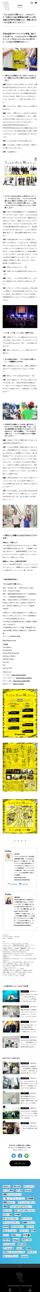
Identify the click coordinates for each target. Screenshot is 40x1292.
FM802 (27, 945)
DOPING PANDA (7, 953)
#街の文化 (16, 1186)
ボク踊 (22, 975)
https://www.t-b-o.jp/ (9, 640)
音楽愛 (5, 948)
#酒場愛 (30, 1198)
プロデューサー (7, 945)
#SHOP (5, 1226)
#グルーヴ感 (7, 1214)
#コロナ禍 (20, 1248)
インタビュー (6, 943)
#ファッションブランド (26, 1202)
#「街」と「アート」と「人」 (14, 1198)
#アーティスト (26, 1218)
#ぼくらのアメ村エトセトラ (25, 1210)
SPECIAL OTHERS (24, 950)
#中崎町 (17, 1214)
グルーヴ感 (6, 946)
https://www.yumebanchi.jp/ (22, 879)
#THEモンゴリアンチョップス (14, 1252)
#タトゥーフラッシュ (10, 1256)
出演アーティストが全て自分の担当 (12, 962)
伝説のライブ (6, 955)
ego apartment (30, 953)
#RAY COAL (26, 1240)
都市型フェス (6, 957)
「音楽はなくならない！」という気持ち (13, 968)
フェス (33, 945)
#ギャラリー (32, 1252)
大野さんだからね (28, 962)
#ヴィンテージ (29, 1186)
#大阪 (27, 1235)
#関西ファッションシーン (12, 1194)
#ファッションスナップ (11, 1222)
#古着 (34, 1230)
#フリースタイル (9, 1244)
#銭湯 (29, 1248)
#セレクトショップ (10, 1230)
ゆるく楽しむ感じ (25, 963)
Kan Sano (17, 953)
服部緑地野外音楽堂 (18, 945)
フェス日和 (15, 955)
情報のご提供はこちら (20, 1150)
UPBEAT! (5, 950)
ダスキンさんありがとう (9, 967)
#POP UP (6, 1240)
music (14, 943)
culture (19, 943)
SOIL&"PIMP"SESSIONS (19, 952)
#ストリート (24, 1230)
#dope (16, 1240)
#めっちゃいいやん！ (10, 1218)
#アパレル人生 (8, 1248)
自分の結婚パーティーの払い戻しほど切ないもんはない (18, 972)
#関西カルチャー (9, 1202)
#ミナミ (6, 1235)
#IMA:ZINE (22, 1244)
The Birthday (13, 950)
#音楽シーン (16, 1235)
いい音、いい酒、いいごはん (11, 975)
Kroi (22, 953)
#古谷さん (6, 1186)
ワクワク (13, 946)
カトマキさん (31, 948)
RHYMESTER (7, 952)
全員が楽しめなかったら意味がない (12, 970)
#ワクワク (30, 1226)
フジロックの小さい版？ (26, 955)
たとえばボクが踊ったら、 (24, 946)
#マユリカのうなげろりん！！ (21, 1206)
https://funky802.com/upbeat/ (22, 925)
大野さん (11, 948)
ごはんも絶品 (21, 974)
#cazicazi (24, 1256)
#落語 (5, 1206)
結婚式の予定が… (28, 970)
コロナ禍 (25, 943)
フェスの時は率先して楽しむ (11, 963)
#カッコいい (7, 1210)
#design (28, 1190)
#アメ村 (19, 1190)
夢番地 (17, 948)
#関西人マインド (29, 1222)
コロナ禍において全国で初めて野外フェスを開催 (16, 965)
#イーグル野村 (8, 1190)
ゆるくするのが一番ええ (9, 974)
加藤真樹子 (23, 948)
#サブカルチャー (17, 1226)
